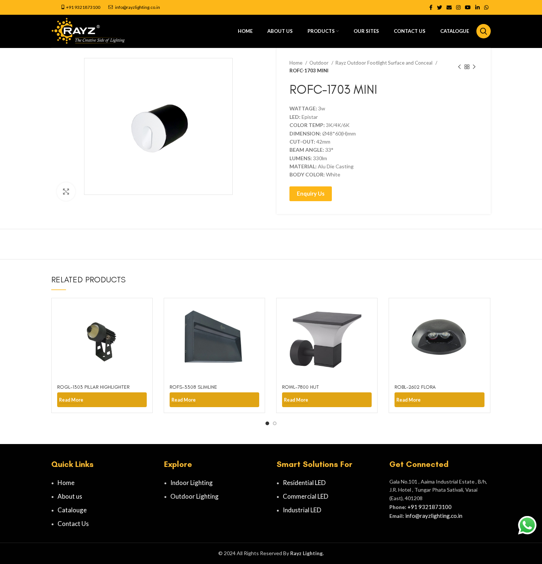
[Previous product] (459, 66)
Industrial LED (302, 510)
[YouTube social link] (468, 7)
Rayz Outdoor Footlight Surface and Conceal (385, 63)
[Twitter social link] (439, 7)
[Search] (483, 31)
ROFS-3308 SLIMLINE (193, 387)
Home (296, 63)
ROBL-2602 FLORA (415, 387)
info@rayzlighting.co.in (137, 7)
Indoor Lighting (191, 482)
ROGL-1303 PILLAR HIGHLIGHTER (93, 387)
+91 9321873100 (83, 7)
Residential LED (304, 482)
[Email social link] (449, 7)
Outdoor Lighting (194, 496)
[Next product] (474, 66)
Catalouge (72, 510)
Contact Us (73, 523)
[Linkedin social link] (477, 7)
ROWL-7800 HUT (300, 387)
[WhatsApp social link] (486, 7)
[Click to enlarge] (66, 191)
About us (70, 496)
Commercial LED (305, 496)
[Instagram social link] (458, 7)
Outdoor (319, 63)
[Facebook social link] (431, 7)
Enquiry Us (310, 193)
